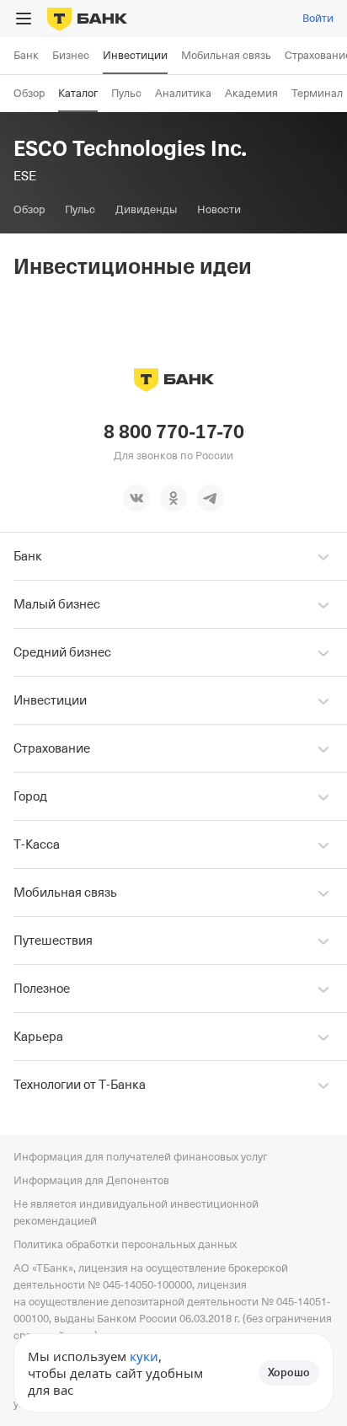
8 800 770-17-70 (174, 432)
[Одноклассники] (173, 498)
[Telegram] (210, 498)
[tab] (29, 209)
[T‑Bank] (87, 18)
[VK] (136, 498)
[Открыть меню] (23, 18)
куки (144, 1356)
